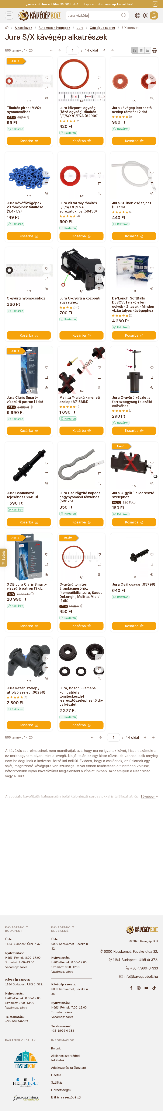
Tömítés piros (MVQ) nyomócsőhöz (24, 110)
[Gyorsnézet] (46, 98)
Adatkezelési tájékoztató (68, 1067)
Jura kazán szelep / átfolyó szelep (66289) (26, 690)
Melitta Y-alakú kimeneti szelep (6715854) (79, 399)
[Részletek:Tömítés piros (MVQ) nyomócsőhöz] (29, 80)
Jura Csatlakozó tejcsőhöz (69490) (22, 495)
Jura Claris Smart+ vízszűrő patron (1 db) (25, 399)
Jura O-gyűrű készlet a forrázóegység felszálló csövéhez (132, 401)
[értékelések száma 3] (122, 411)
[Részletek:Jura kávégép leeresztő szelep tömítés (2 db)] (134, 80)
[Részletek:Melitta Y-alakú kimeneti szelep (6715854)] (81, 370)
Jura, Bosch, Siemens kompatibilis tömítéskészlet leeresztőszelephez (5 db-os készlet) (81, 696)
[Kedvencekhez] (46, 78)
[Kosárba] (29, 141)
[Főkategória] (6, 28)
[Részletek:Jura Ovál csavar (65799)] (134, 557)
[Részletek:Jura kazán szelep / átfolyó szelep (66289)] (29, 660)
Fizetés (56, 1075)
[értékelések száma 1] (122, 117)
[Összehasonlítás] (46, 88)
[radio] (134, 50)
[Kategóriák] (9, 15)
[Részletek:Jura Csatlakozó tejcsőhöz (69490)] (29, 465)
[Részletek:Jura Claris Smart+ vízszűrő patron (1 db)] (29, 370)
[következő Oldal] (104, 50)
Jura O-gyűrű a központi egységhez (79, 300)
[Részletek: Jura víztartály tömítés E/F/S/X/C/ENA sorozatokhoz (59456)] (81, 175)
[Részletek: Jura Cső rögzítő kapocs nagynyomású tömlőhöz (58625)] (81, 465)
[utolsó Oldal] (112, 50)
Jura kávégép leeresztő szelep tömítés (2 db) (132, 110)
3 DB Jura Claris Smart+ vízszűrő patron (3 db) (27, 586)
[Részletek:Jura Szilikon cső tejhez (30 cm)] (134, 175)
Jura (80, 27)
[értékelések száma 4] (69, 216)
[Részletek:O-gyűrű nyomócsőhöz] (29, 271)
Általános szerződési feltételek (65, 1058)
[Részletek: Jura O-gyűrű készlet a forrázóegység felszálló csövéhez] (134, 370)
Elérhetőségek (61, 1090)
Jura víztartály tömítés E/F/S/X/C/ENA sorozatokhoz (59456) (78, 207)
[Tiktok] (154, 988)
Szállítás (56, 1082)
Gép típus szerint (102, 27)
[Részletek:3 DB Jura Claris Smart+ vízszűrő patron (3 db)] (29, 557)
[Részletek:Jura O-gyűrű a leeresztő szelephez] (134, 465)
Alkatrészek (23, 27)
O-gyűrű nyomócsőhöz (26, 298)
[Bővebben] (148, 796)
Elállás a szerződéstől (66, 1097)
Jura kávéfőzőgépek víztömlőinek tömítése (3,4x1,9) (25, 207)
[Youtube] (146, 988)
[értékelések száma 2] (69, 121)
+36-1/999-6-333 (16, 1021)
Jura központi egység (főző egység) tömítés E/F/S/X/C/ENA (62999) (79, 112)
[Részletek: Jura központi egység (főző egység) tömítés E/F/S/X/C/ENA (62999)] (81, 80)
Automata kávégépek (54, 27)
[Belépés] (146, 15)
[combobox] (97, 15)
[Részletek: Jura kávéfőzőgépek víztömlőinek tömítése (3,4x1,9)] (29, 175)
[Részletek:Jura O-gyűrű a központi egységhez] (81, 271)
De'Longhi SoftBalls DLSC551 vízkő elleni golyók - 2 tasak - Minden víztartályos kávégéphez (133, 304)
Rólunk (56, 1048)
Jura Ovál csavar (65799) (133, 584)
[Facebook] (131, 988)
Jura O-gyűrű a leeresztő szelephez (133, 495)
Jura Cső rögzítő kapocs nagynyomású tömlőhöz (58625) (79, 497)
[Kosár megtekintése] (154, 15)
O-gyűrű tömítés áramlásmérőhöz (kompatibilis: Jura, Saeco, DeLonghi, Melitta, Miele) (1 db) (81, 592)
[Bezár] (155, 4)
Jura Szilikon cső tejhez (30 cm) (132, 205)
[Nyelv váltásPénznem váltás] (138, 15)
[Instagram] (139, 988)
